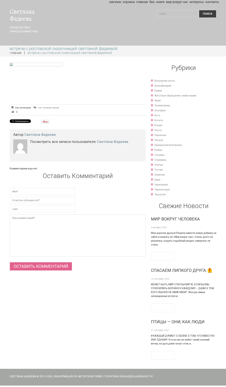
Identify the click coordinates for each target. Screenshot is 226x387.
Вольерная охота (164, 80)
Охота (158, 130)
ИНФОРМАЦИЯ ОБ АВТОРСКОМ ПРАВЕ (78, 376)
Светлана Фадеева (22, 15)
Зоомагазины (162, 105)
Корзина (129, 2)
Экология (160, 194)
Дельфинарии (162, 85)
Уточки (158, 169)
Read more (162, 256)
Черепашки (161, 184)
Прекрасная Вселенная (168, 145)
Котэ (157, 115)
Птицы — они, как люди (177, 321)
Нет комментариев (48, 107)
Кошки (158, 125)
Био (152, 2)
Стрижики (160, 159)
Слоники (159, 154)
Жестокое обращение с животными (175, 95)
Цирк (157, 179)
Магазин (115, 2)
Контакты (212, 2)
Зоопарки (160, 110)
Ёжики (158, 90)
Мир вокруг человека (175, 219)
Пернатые (160, 135)
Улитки (158, 164)
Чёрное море (162, 189)
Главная (142, 2)
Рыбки (158, 150)
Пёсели (158, 140)
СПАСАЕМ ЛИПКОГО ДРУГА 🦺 (181, 270)
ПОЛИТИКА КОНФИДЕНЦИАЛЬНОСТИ (129, 376)
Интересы (197, 2)
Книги (160, 2)
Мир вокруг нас (177, 2)
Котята (158, 120)
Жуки (157, 100)
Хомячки (159, 174)
